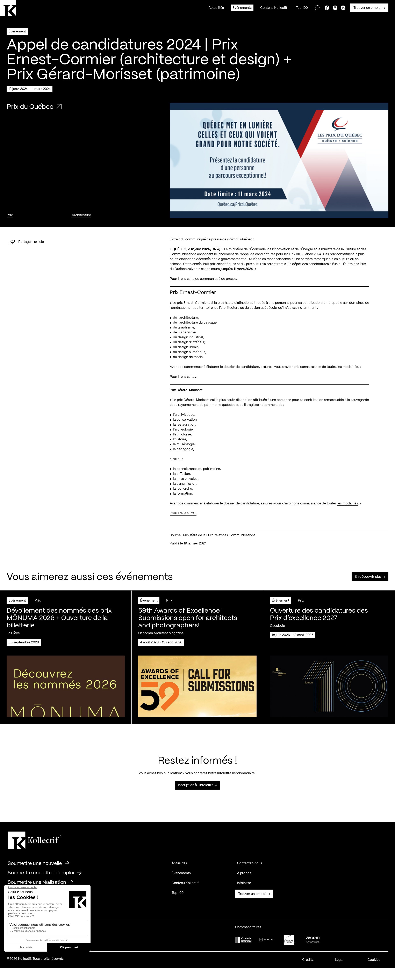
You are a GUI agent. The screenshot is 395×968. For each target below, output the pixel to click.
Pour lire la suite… (183, 376)
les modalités (347, 367)
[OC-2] (289, 940)
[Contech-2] (243, 940)
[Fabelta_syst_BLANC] (266, 939)
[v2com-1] (312, 940)
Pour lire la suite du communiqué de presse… (204, 278)
